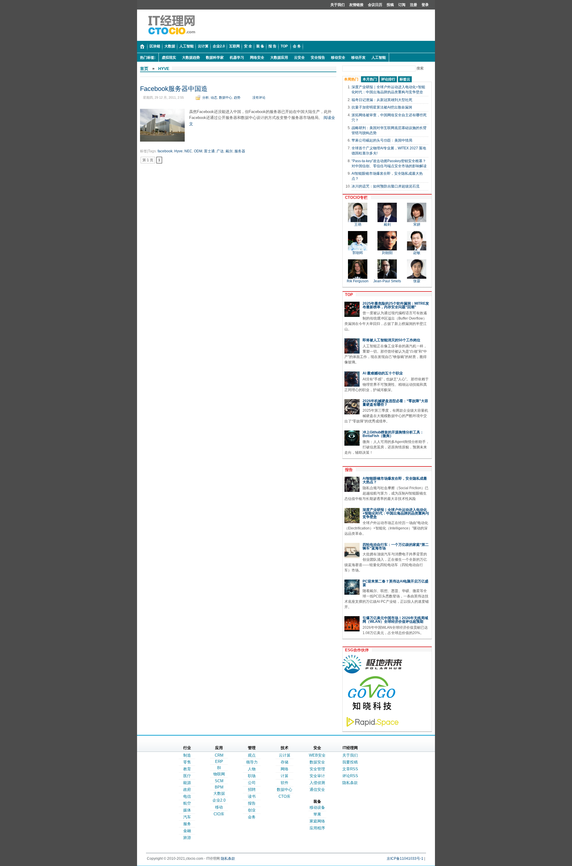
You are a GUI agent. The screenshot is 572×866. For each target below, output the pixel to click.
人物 (252, 769)
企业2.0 (219, 800)
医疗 (187, 776)
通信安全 (317, 789)
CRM (219, 755)
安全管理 (317, 769)
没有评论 (258, 97)
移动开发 (358, 57)
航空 (187, 803)
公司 (252, 782)
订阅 (401, 5)
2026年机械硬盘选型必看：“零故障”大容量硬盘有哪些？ (395, 403)
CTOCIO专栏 (355, 197)
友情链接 (356, 5)
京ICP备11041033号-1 (405, 858)
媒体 (187, 810)
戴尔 (229, 151)
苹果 (317, 814)
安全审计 (317, 776)
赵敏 (416, 253)
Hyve (163, 68)
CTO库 (284, 796)
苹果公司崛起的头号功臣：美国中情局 (382, 140)
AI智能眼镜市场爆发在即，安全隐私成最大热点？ (395, 480)
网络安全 (257, 57)
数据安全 (317, 762)
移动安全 (338, 57)
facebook (165, 151)
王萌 (357, 224)
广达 (220, 151)
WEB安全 (317, 755)
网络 (284, 769)
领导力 (252, 762)
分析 (205, 97)
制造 (187, 755)
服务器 (239, 151)
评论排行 (388, 79)
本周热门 (351, 79)
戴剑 (387, 224)
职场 (252, 776)
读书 (252, 796)
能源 (187, 782)
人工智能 (379, 57)
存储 (284, 762)
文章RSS (350, 769)
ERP (219, 761)
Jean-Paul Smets (387, 281)
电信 (187, 796)
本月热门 (370, 79)
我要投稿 (350, 762)
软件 (284, 782)
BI (219, 768)
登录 (425, 5)
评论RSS (350, 776)
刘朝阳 (387, 253)
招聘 (252, 789)
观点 (252, 755)
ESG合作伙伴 (356, 650)
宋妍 (416, 224)
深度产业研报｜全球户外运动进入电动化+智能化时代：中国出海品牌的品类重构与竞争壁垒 (396, 513)
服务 (187, 824)
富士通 (209, 151)
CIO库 (219, 814)
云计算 (284, 755)
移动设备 (317, 807)
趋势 (237, 97)
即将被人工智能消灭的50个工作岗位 (391, 340)
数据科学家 (215, 57)
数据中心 (225, 97)
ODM (198, 151)
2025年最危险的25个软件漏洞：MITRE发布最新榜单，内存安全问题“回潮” (396, 305)
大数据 (219, 793)
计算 (284, 776)
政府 (187, 789)
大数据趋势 (191, 57)
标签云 (405, 79)
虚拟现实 (169, 57)
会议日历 (375, 5)
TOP (348, 294)
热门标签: (148, 57)
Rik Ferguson (358, 281)
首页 (144, 68)
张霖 (416, 281)
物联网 (219, 774)
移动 (219, 807)
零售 (187, 762)
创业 (252, 810)
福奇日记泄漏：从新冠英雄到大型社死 (382, 100)
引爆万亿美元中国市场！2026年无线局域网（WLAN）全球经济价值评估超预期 (395, 620)
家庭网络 (317, 821)
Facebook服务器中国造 (174, 88)
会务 (252, 817)
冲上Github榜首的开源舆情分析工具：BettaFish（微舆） (393, 434)
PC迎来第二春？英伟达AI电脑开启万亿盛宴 (395, 583)
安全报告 (318, 57)
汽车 (187, 817)
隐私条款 (350, 782)
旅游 (187, 837)
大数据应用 (279, 57)
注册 (413, 5)
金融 (187, 830)
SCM (219, 781)
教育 (187, 769)
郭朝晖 (357, 253)
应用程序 (317, 828)
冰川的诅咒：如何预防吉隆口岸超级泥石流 (385, 186)
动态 (214, 97)
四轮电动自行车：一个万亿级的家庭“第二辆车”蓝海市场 (396, 546)
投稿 (390, 5)
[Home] (142, 47)
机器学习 (237, 57)
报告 (348, 469)
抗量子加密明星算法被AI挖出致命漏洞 (382, 107)
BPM (219, 787)
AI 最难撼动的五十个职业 (383, 373)
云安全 (299, 57)
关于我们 (337, 5)
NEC (188, 151)
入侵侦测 (317, 782)
